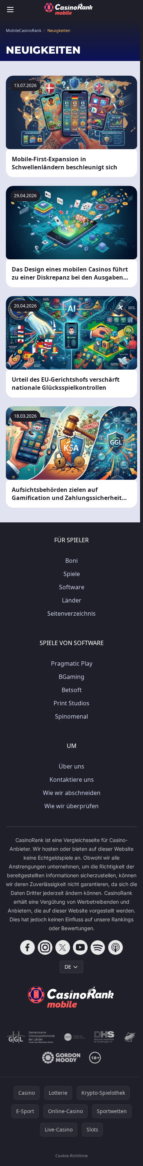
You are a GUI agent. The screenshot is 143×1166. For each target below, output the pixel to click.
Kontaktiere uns (72, 779)
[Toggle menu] (10, 9)
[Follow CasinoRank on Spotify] (98, 947)
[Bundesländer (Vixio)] (74, 1037)
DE (68, 966)
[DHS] (104, 1037)
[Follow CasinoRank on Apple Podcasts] (115, 947)
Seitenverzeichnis (71, 613)
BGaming (71, 677)
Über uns (71, 766)
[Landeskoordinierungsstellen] (129, 1037)
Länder (71, 600)
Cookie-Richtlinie (71, 1155)
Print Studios (71, 703)
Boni (71, 561)
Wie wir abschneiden (71, 793)
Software (71, 587)
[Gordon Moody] (61, 1058)
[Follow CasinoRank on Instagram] (45, 947)
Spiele (71, 574)
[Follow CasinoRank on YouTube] (80, 947)
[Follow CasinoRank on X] (62, 947)
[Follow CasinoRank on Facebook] (27, 947)
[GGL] (31, 1037)
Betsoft (72, 690)
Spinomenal (71, 716)
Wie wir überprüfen (71, 806)
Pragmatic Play (71, 663)
